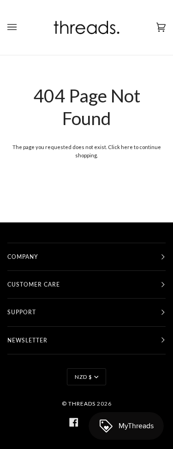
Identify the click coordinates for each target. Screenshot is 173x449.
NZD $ (83, 376)
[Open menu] (21, 27)
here (127, 147)
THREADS (81, 403)
